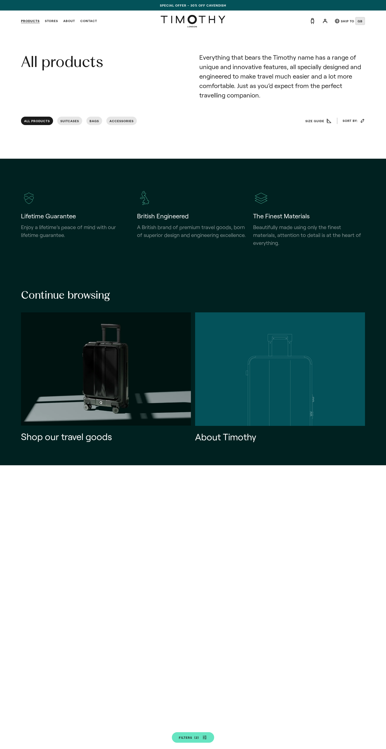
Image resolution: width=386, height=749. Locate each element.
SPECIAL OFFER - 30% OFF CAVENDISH (193, 5)
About (69, 21)
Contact (88, 21)
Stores (51, 21)
